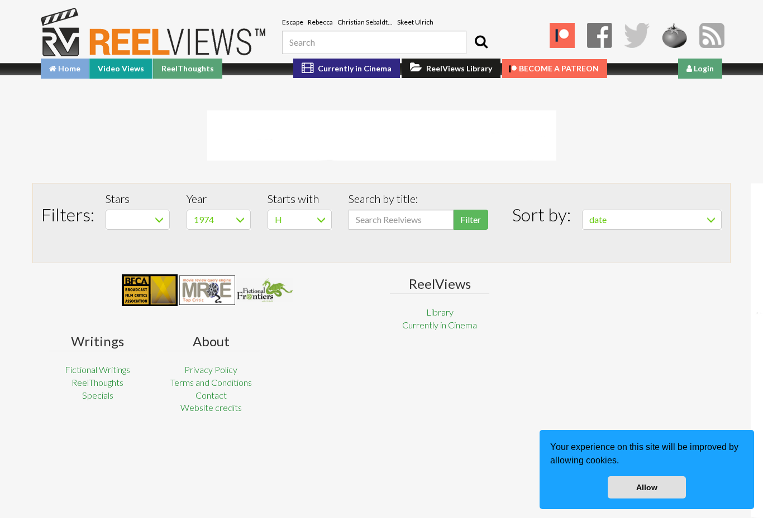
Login (703, 68)
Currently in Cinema (354, 68)
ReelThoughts (187, 68)
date (598, 219)
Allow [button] (646, 487)
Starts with (293, 198)
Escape (292, 22)
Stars (118, 198)
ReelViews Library (458, 68)
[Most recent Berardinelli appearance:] (265, 290)
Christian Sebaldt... (365, 22)
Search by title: (383, 198)
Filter (470, 219)
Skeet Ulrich (415, 22)
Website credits (211, 407)
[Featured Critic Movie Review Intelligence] (150, 290)
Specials (97, 395)
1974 (204, 219)
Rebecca (320, 22)
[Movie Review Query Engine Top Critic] (207, 289)
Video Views (121, 68)
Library (440, 312)
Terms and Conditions (211, 382)
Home (68, 68)
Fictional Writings (97, 369)
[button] (622, 461)
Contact (211, 395)
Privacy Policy (210, 369)
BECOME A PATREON (559, 68)
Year (197, 198)
